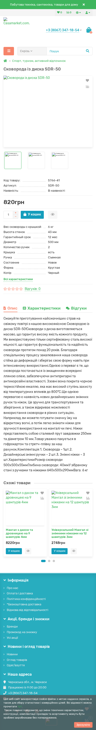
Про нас (12, 588)
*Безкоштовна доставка (24, 604)
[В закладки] (87, 80)
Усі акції (12, 637)
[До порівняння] (87, 86)
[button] (43, 561)
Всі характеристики (18, 279)
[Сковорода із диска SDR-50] (48, 111)
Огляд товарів (17, 660)
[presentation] (5, 522)
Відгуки (79, 308)
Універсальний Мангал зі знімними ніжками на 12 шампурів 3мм (69, 533)
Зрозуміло (83, 724)
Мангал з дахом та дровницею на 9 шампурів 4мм (19, 533)
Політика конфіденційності (26, 599)
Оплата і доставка (20, 593)
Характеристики (44, 308)
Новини (12, 654)
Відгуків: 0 (33, 289)
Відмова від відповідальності (27, 610)
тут (20, 706)
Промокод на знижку (22, 632)
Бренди (12, 626)
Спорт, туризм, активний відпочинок (39, 61)
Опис (12, 308)
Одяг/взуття (16, 665)
